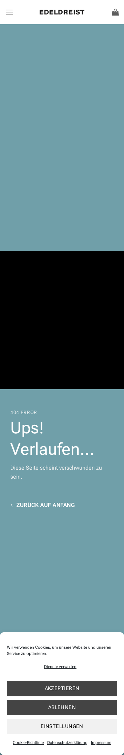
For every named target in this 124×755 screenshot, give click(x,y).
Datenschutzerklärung (67, 742)
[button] (9, 11)
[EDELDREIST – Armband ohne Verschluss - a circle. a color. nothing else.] (62, 12)
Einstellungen (62, 726)
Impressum (101, 742)
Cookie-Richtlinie (28, 742)
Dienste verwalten (60, 666)
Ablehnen (62, 707)
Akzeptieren (62, 688)
